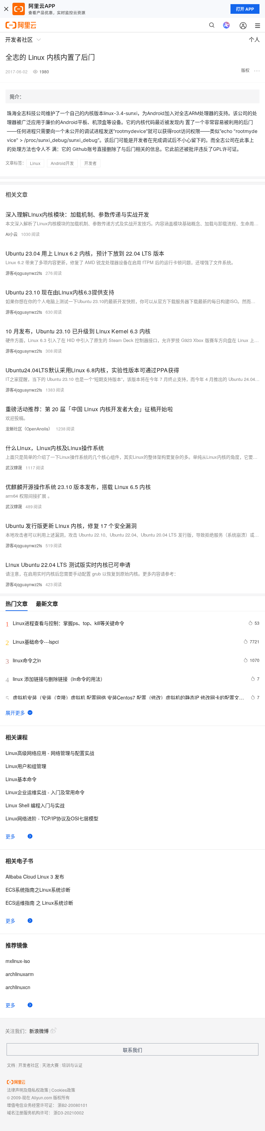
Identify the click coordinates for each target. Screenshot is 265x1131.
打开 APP (245, 9)
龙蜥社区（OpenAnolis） (29, 429)
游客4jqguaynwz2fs (24, 273)
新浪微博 (39, 1030)
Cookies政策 (63, 1090)
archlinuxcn (18, 987)
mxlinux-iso (18, 960)
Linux (35, 163)
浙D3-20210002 (68, 1113)
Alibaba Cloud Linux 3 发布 (35, 876)
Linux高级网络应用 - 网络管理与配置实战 (50, 752)
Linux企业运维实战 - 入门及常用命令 (45, 792)
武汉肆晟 (14, 467)
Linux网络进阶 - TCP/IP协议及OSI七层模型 (52, 818)
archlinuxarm (20, 974)
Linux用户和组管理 (26, 765)
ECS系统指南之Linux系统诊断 (38, 889)
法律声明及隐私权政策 (27, 1090)
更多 (10, 836)
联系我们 (132, 1049)
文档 (11, 1065)
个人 (254, 39)
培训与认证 (72, 1065)
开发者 (90, 163)
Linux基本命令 (21, 779)
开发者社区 (28, 1065)
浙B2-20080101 (73, 1105)
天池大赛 (50, 1065)
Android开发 (62, 163)
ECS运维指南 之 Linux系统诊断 (39, 902)
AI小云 (12, 234)
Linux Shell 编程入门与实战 (35, 805)
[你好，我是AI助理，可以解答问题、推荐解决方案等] (226, 25)
